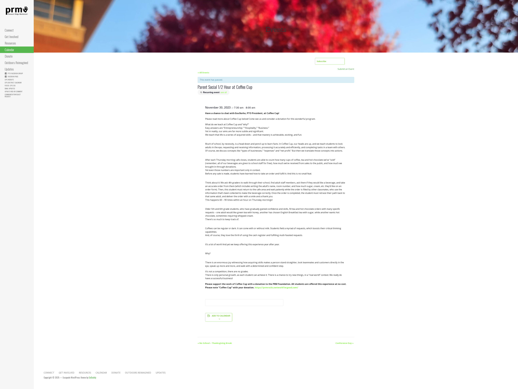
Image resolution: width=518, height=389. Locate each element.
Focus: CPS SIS (10, 85)
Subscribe (321, 61)
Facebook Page (13, 76)
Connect (9, 30)
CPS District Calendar (13, 82)
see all (223, 92)
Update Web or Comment (14, 91)
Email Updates (10, 88)
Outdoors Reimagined (16, 62)
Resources (10, 43)
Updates (9, 69)
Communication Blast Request (13, 95)
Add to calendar (221, 315)
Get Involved (11, 36)
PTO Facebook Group (15, 73)
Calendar (9, 49)
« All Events (203, 72)
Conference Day (344, 343)
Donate (9, 56)
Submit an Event (346, 69)
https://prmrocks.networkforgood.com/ (276, 287)
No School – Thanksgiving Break (215, 343)
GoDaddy (92, 377)
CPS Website (9, 79)
